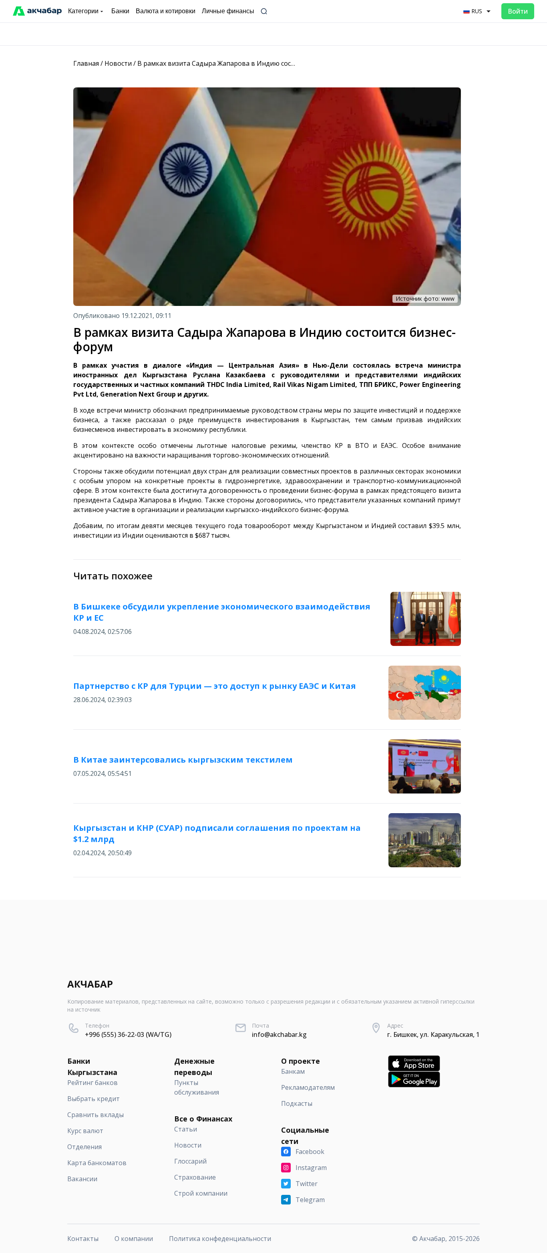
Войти (518, 11)
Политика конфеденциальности (220, 1238)
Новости (118, 63)
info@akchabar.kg (279, 1034)
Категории (83, 11)
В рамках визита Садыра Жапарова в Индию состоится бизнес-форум (247, 63)
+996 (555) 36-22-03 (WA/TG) (128, 1034)
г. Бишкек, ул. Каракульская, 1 (433, 1034)
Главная (86, 63)
